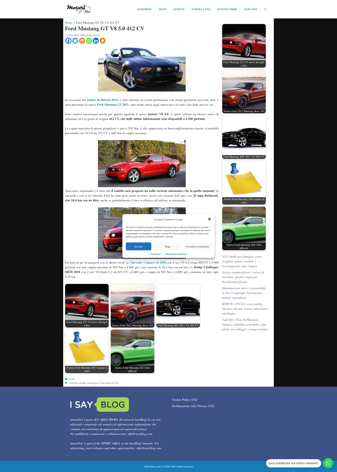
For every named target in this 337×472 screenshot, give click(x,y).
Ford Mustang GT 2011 (113, 104)
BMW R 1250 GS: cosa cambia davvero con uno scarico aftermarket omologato (245, 308)
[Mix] (82, 41)
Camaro (73, 383)
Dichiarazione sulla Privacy (176, 253)
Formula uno (201, 9)
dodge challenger (88, 383)
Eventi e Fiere (227, 9)
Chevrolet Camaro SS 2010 (147, 262)
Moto (162, 9)
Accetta (138, 246)
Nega (167, 246)
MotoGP (179, 9)
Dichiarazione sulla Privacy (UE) (193, 406)
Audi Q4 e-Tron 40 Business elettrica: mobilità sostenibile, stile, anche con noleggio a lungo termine (245, 324)
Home (69, 22)
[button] (209, 219)
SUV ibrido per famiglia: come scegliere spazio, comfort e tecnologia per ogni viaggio (242, 261)
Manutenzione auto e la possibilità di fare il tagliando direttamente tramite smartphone (244, 293)
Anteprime (144, 9)
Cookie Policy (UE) (184, 399)
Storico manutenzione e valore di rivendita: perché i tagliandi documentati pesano (243, 277)
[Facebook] (68, 41)
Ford (71, 379)
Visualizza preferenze (197, 246)
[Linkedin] (96, 41)
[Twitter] (75, 41)
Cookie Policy (155, 253)
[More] (103, 41)
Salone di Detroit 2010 (102, 99)
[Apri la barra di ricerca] (265, 9)
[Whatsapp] (89, 41)
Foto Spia (250, 9)
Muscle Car (112, 383)
